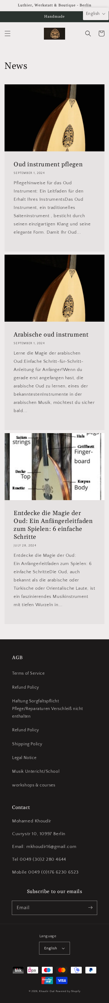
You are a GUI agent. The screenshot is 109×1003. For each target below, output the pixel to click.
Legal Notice (24, 757)
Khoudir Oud (47, 991)
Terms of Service (28, 673)
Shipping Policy (27, 744)
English (50, 948)
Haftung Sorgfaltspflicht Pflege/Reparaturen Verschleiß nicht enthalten (47, 709)
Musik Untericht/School (35, 771)
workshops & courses (33, 785)
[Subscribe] (90, 907)
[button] (7, 33)
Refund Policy (25, 687)
